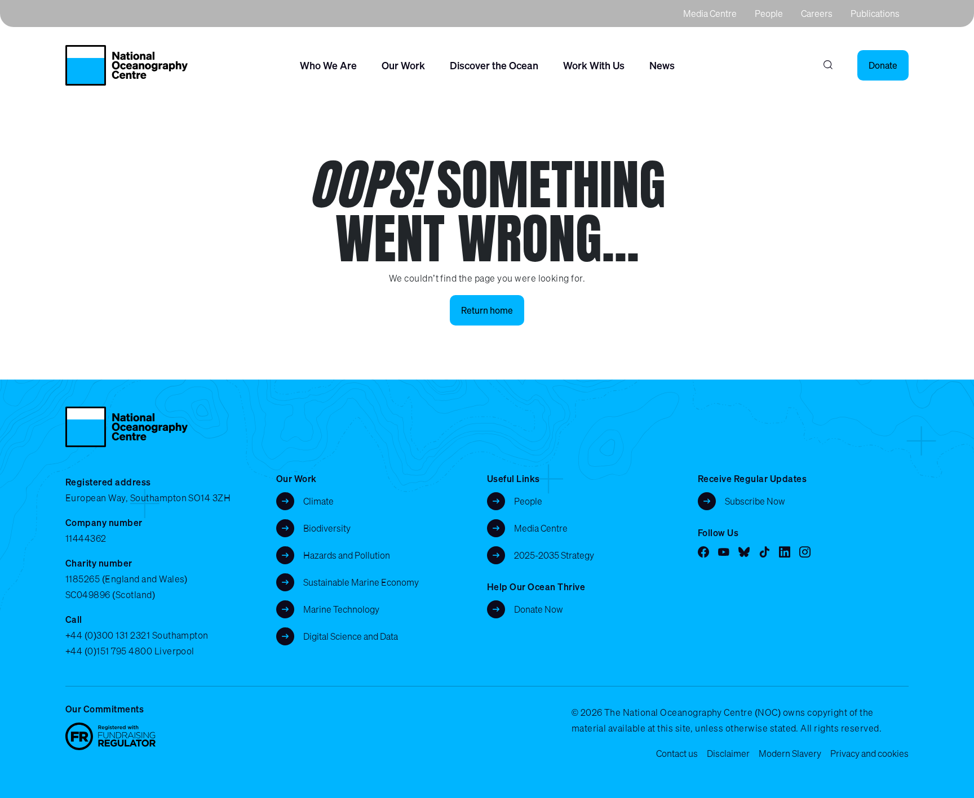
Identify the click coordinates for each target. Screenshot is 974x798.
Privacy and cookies (869, 753)
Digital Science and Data (350, 636)
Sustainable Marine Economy (361, 582)
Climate (318, 501)
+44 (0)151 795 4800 (108, 651)
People (769, 13)
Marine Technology (341, 609)
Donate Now (538, 609)
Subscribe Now (755, 501)
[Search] (828, 65)
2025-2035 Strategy (554, 555)
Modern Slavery (790, 753)
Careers (817, 13)
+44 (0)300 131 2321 (107, 635)
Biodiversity (327, 528)
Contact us (677, 753)
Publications (875, 13)
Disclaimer (728, 753)
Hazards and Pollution (346, 555)
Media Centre (710, 13)
